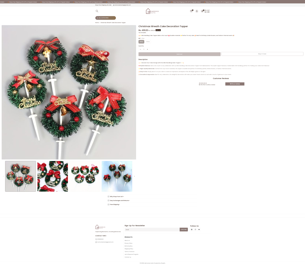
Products (128, 237)
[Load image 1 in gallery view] (20, 176)
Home (97, 22)
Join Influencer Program (131, 254)
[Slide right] (134, 176)
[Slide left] (3, 176)
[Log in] (197, 11)
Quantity (141, 46)
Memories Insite (149, 263)
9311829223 (100, 239)
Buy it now (262, 54)
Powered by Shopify (159, 263)
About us (127, 240)
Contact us (128, 257)
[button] (97, 11)
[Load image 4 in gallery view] (117, 176)
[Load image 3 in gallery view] (84, 176)
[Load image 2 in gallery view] (52, 176)
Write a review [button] (235, 84)
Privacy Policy (128, 243)
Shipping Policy (129, 249)
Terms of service (129, 251)
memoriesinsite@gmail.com (105, 242)
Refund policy (128, 246)
